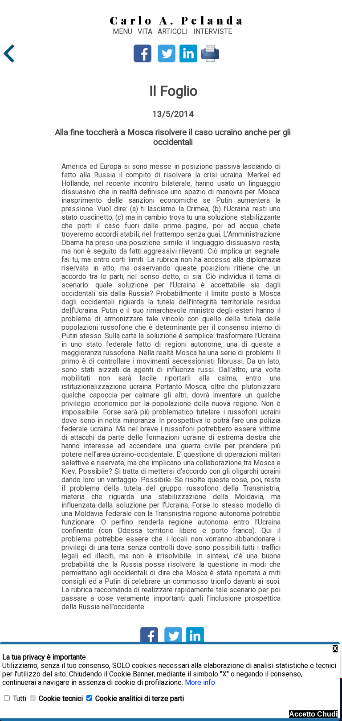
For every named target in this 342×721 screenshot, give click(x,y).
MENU (122, 31)
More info (200, 682)
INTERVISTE (212, 31)
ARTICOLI (174, 31)
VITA (146, 31)
